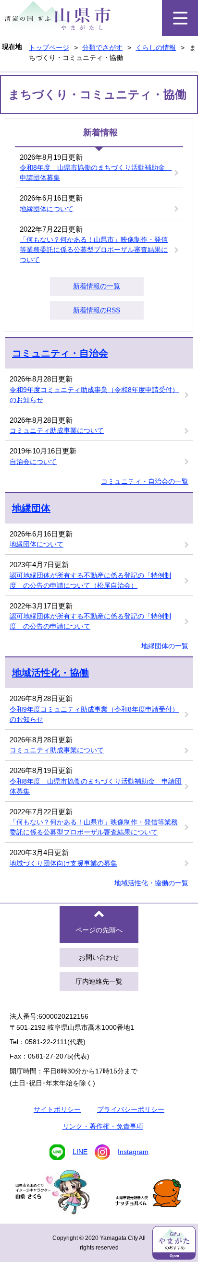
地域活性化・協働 (50, 672)
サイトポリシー (57, 1109)
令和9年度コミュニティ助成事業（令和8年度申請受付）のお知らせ (94, 395)
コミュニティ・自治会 (60, 353)
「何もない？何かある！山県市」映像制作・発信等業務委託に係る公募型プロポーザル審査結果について (94, 249)
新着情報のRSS (96, 310)
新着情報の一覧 (96, 286)
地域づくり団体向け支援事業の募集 (63, 863)
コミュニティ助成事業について (57, 430)
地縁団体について (47, 209)
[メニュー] (180, 18)
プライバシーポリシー (130, 1109)
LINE (80, 1151)
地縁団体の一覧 (164, 646)
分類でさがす (102, 47)
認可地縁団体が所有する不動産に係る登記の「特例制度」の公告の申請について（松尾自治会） (90, 580)
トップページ (49, 47)
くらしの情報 (156, 47)
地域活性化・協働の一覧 (151, 883)
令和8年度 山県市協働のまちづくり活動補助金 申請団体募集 (96, 172)
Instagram (133, 1151)
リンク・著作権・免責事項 (102, 1126)
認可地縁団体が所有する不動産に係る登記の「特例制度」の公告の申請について (90, 621)
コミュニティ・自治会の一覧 (144, 481)
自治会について (33, 461)
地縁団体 (31, 508)
